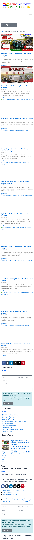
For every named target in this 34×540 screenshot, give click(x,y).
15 (5, 357)
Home (2, 31)
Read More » (4, 65)
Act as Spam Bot (8, 403)
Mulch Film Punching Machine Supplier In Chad (17, 118)
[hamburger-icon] (30, 13)
